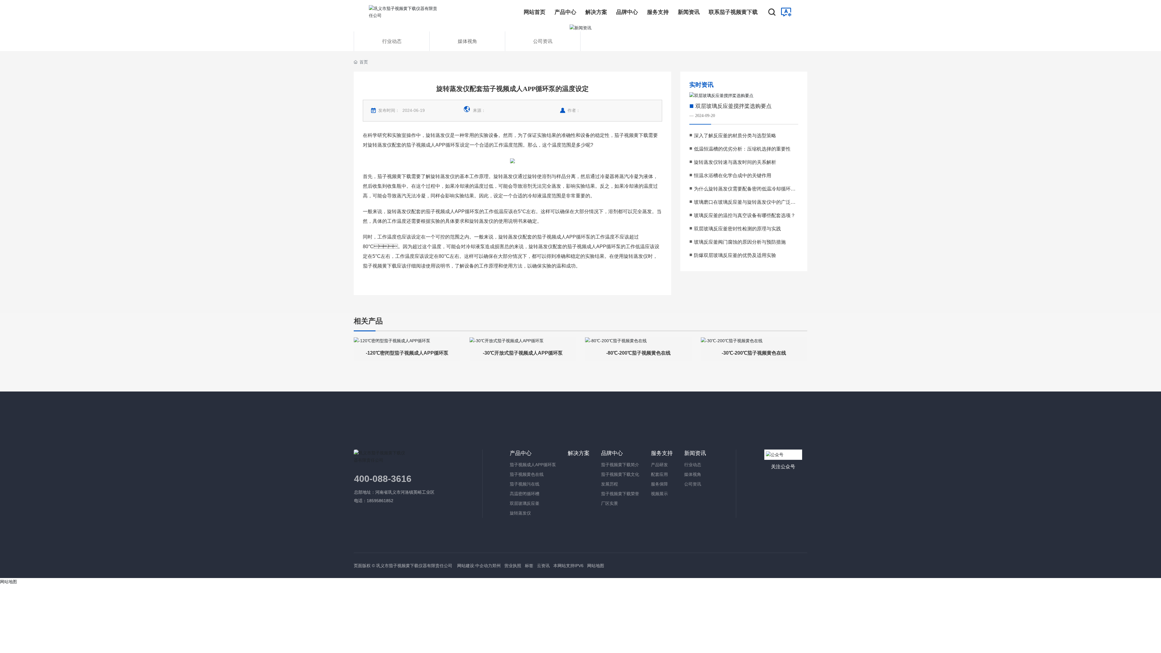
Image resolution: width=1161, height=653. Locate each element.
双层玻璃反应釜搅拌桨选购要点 (733, 106)
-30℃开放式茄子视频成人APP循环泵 (523, 353)
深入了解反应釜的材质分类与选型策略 (735, 135)
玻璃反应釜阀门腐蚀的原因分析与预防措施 (740, 242)
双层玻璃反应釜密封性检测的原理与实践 (737, 228)
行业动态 (392, 41)
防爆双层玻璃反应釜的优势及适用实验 (735, 255)
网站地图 (595, 565)
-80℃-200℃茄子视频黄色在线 (638, 353)
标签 (529, 565)
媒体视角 (467, 41)
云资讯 (543, 565)
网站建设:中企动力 (474, 565)
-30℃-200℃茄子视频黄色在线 (754, 353)
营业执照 (512, 565)
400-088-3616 (382, 479)
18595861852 (381, 500)
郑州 (496, 565)
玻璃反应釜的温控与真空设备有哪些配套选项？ (744, 215)
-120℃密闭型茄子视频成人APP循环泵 (407, 353)
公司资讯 (542, 41)
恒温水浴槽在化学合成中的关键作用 (732, 175)
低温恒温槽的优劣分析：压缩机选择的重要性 (742, 148)
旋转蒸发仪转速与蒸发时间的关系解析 (735, 162)
